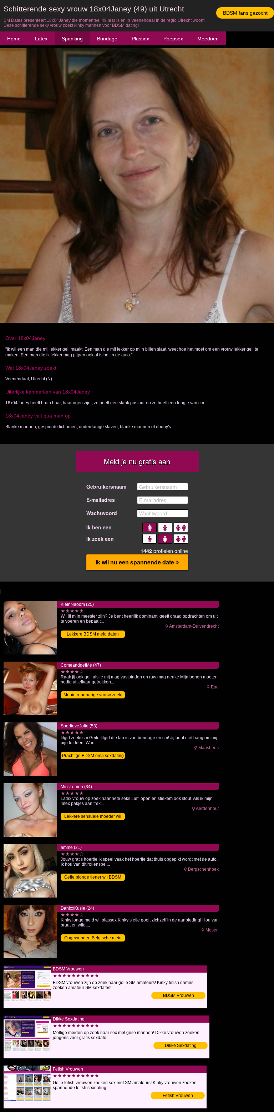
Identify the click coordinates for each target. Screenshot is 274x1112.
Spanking (72, 38)
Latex (41, 38)
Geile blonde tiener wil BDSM (92, 877)
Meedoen (208, 38)
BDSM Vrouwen (178, 995)
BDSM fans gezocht (245, 13)
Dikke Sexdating (181, 1045)
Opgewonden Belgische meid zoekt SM (93, 938)
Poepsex (173, 38)
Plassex (140, 38)
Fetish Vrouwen (178, 1095)
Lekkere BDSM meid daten (93, 634)
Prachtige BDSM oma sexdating (93, 755)
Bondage (107, 38)
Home (14, 38)
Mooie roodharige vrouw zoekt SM (93, 695)
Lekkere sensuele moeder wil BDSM (92, 817)
